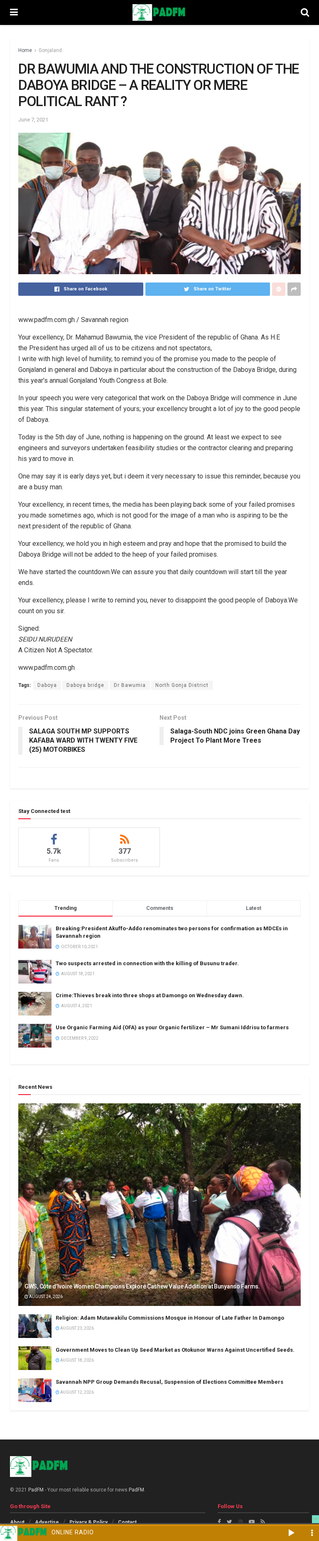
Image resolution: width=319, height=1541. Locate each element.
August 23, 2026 (76, 1328)
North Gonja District (182, 685)
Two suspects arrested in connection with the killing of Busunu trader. (147, 963)
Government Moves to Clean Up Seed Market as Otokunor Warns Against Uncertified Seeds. (175, 1350)
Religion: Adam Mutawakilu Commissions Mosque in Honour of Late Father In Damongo (170, 1318)
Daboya (47, 685)
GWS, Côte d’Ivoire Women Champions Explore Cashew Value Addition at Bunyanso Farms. (142, 1286)
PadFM (36, 1490)
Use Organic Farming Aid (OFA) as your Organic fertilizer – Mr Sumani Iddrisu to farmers (172, 1027)
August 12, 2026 (76, 1392)
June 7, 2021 (33, 119)
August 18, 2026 (76, 1360)
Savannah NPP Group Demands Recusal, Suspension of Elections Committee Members (169, 1382)
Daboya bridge (85, 685)
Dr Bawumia (130, 685)
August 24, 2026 (45, 1296)
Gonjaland (50, 50)
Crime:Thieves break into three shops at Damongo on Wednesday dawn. (150, 995)
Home (25, 50)
